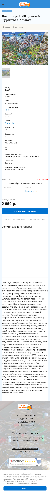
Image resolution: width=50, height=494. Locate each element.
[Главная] (3, 11)
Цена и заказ (18, 27)
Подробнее (25, 266)
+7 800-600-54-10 (26, 415)
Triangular (10, 123)
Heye (7, 109)
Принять (25, 488)
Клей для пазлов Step (10, 249)
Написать (31, 191)
